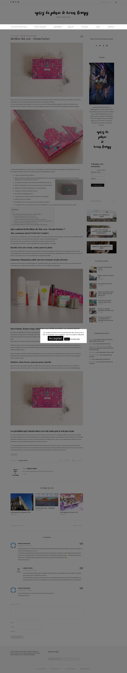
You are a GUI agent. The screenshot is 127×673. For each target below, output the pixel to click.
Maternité (58, 27)
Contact (111, 27)
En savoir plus (75, 339)
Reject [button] (67, 339)
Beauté (71, 27)
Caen (98, 27)
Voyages (84, 27)
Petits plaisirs (40, 27)
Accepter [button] (55, 338)
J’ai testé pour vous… (19, 27)
